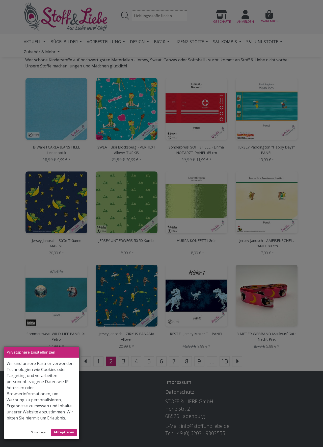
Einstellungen (39, 432)
